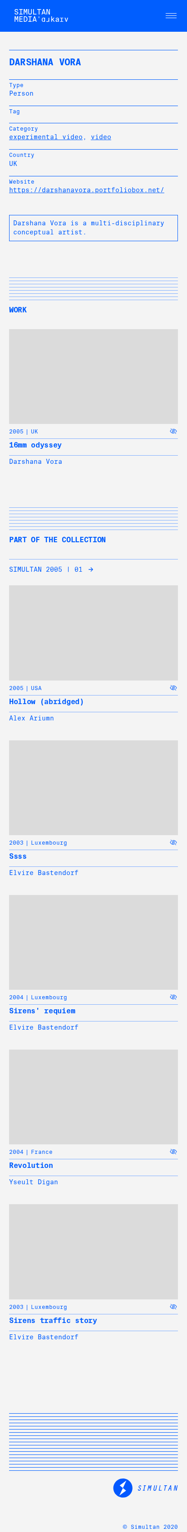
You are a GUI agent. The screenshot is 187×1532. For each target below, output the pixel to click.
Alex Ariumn (31, 718)
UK (34, 431)
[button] (171, 16)
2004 (16, 997)
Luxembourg (49, 842)
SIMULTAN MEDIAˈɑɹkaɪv (41, 15)
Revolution (31, 1165)
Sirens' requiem (42, 1011)
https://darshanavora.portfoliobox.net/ (86, 190)
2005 (16, 431)
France (42, 1152)
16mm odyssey (35, 445)
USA (36, 688)
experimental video (46, 137)
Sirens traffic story (53, 1320)
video (101, 137)
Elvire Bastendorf (44, 873)
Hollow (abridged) (46, 701)
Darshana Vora (35, 461)
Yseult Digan (33, 1182)
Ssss (18, 856)
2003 (16, 842)
